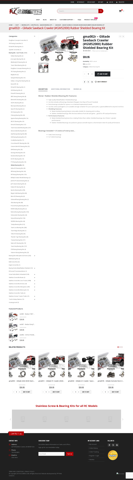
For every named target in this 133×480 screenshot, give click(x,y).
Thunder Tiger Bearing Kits (18, 237)
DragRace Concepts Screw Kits (17, 40)
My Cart (100, 2)
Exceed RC (14, 84)
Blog (45, 20)
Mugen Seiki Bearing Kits (17, 193)
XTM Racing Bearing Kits (17, 249)
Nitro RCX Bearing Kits (17, 196)
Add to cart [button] (26, 392)
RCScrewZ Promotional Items (17, 271)
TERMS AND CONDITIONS (16, 471)
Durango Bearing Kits (17, 153)
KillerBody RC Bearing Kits (18, 62)
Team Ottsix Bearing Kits (18, 65)
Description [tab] (42, 89)
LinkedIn (92, 82)
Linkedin (117, 445)
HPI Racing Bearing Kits (17, 174)
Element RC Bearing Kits (17, 99)
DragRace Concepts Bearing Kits (20, 68)
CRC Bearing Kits (15, 112)
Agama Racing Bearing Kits (18, 118)
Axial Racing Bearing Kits (17, 134)
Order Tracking (94, 452)
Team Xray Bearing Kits (17, 246)
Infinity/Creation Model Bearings (20, 177)
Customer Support (66, 20)
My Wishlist (80, 2)
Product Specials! (90, 19)
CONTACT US (16, 433)
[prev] (120, 36)
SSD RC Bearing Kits (16, 103)
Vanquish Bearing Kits (17, 78)
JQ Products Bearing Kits (17, 184)
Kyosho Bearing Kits (16, 190)
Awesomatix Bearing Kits (18, 131)
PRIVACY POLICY (29, 471)
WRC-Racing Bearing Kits (17, 96)
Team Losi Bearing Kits (17, 227)
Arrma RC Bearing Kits (17, 124)
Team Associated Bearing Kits (19, 128)
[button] (118, 347)
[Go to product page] (13, 316)
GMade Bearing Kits (94, 67)
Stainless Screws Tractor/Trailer (18, 296)
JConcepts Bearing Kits (17, 59)
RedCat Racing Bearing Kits (18, 212)
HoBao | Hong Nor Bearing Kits (19, 81)
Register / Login (94, 456)
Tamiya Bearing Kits (16, 224)
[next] (123, 36)
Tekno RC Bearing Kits (17, 234)
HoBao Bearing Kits (16, 56)
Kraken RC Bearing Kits (17, 187)
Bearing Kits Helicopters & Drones (18, 255)
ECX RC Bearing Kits (16, 159)
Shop (38, 20)
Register (121, 2)
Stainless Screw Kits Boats (16, 277)
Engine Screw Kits (13, 265)
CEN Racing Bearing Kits (17, 137)
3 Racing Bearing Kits (16, 115)
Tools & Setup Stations (15, 299)
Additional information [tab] (60, 89)
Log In (111, 2)
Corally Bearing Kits (16, 140)
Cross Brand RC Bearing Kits (19, 143)
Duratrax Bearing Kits (17, 156)
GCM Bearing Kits (15, 90)
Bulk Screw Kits (13, 262)
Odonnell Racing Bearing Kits (19, 199)
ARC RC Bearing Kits (16, 121)
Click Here (14, 457)
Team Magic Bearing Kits (18, 231)
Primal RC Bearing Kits (17, 93)
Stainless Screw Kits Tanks (16, 293)
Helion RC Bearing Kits (17, 168)
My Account (91, 2)
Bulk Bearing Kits (13, 259)
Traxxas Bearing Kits (16, 240)
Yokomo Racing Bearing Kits (18, 252)
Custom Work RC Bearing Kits (19, 146)
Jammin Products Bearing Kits (19, 181)
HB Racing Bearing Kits (17, 171)
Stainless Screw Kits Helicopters (18, 287)
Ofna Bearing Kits (15, 202)
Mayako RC (14, 75)
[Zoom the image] (23, 411)
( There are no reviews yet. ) (100, 51)
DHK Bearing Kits (15, 149)
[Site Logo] (25, 11)
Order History (93, 448)
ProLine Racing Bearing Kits (18, 206)
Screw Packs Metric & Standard (17, 274)
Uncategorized (13, 302)
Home (72, 2)
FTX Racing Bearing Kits (17, 162)
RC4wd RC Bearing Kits (15, 46)
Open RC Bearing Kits (17, 109)
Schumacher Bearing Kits (18, 215)
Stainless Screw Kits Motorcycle (17, 290)
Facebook (84, 82)
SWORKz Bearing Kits (17, 221)
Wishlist (91, 459)
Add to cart (104, 74)
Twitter (88, 82)
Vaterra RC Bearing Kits (17, 243)
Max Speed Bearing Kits (17, 106)
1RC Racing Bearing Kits (17, 71)
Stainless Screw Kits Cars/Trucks (18, 280)
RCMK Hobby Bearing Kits (18, 209)
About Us (53, 20)
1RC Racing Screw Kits (15, 43)
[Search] (101, 11)
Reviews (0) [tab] (77, 89)
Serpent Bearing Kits (16, 218)
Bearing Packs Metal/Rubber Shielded (19, 268)
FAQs (79, 20)
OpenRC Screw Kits (14, 50)
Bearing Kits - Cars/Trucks (16, 53)
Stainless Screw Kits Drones (16, 284)
